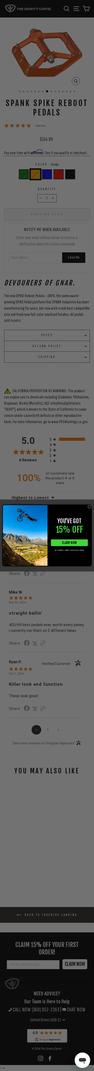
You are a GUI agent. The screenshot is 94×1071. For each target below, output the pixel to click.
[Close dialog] (89, 506)
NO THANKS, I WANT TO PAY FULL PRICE (69, 550)
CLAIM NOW (69, 543)
